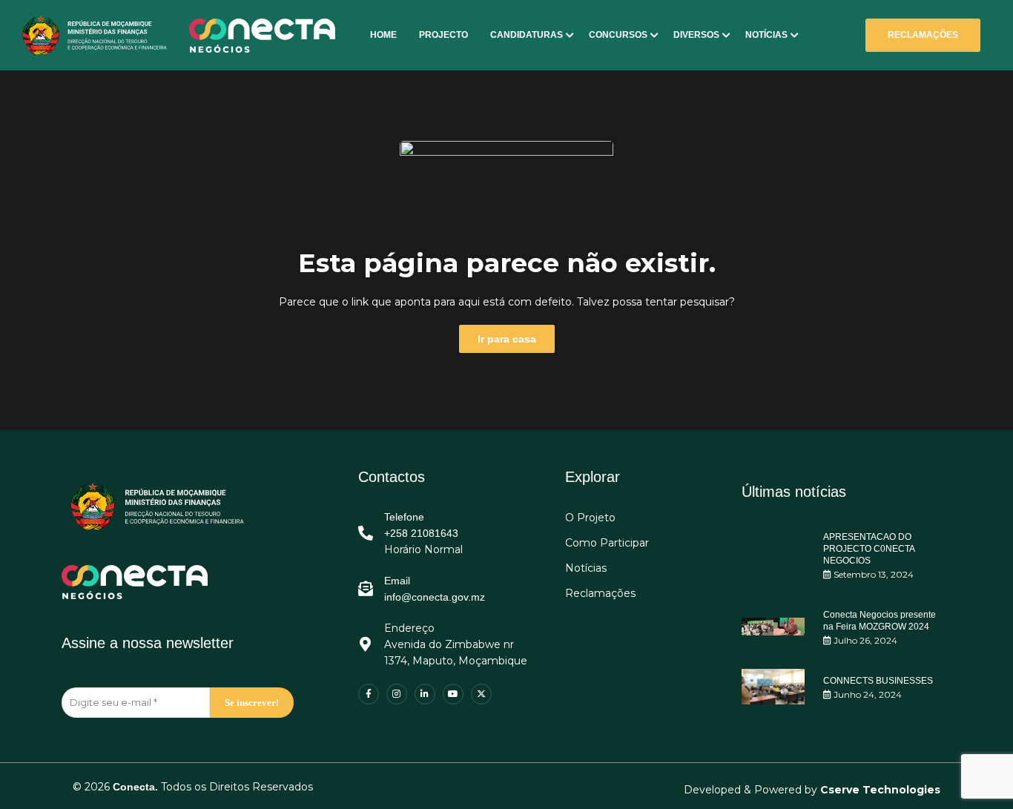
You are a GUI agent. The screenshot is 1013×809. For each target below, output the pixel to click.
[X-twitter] (481, 694)
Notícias (586, 568)
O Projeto (590, 517)
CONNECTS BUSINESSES (878, 681)
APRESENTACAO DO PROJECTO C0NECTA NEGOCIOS (868, 549)
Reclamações (600, 593)
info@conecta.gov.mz (434, 597)
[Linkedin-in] (425, 694)
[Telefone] (365, 533)
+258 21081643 (421, 533)
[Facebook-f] (368, 694)
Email (397, 581)
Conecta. (135, 787)
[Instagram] (396, 694)
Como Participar (607, 542)
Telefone (404, 517)
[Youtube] (453, 694)
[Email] (365, 588)
